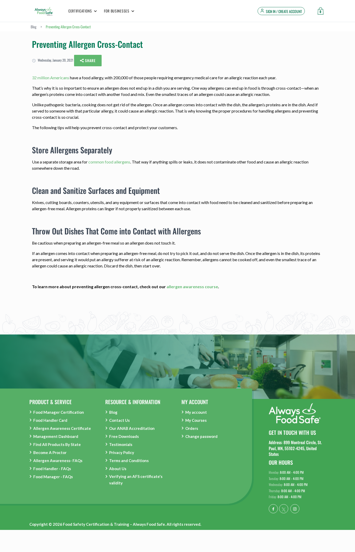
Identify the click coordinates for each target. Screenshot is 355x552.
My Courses (196, 420)
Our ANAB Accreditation (132, 428)
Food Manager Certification (58, 412)
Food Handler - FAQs (52, 468)
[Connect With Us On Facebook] (273, 508)
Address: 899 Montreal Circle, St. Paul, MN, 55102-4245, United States (295, 448)
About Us (117, 468)
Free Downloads (124, 436)
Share (90, 60)
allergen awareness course (192, 286)
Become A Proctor (50, 452)
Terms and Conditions (129, 460)
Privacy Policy (121, 452)
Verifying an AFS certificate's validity (135, 479)
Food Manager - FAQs (53, 476)
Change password (201, 436)
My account (196, 412)
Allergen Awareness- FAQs (57, 460)
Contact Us (119, 420)
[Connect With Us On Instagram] (294, 508)
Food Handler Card (50, 420)
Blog (113, 412)
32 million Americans (50, 77)
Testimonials (120, 444)
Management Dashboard (55, 436)
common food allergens (109, 161)
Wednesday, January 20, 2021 (55, 60)
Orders (191, 428)
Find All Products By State (57, 444)
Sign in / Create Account (284, 11)
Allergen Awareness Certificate (62, 428)
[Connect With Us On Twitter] (283, 508)
